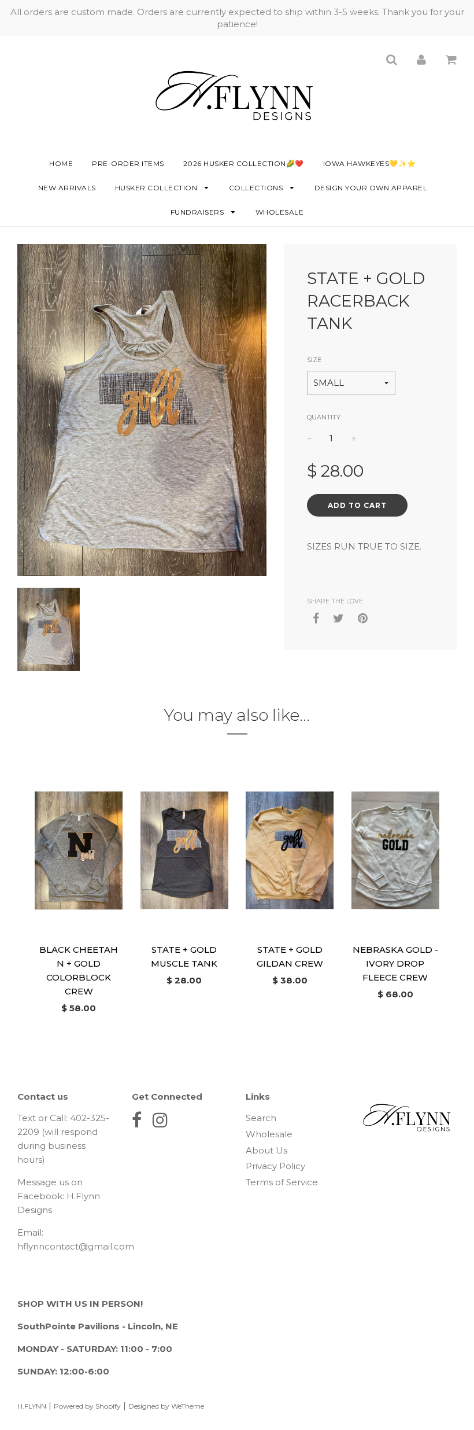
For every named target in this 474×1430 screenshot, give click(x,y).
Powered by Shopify (87, 1406)
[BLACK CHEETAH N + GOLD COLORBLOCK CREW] (79, 850)
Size (314, 360)
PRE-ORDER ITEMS (128, 163)
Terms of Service (282, 1182)
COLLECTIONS (257, 187)
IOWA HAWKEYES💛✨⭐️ (369, 163)
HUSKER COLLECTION (157, 187)
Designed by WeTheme (166, 1406)
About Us (266, 1150)
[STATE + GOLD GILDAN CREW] (290, 850)
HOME (61, 163)
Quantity (323, 417)
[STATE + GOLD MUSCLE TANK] (184, 850)
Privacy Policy (275, 1165)
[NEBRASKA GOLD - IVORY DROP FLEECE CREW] (395, 850)
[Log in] (421, 59)
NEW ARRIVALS (67, 187)
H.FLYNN (31, 1406)
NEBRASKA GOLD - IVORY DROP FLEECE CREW (395, 963)
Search (261, 1117)
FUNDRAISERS (198, 212)
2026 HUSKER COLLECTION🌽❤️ (243, 163)
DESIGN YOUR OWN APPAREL (371, 187)
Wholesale (279, 212)
